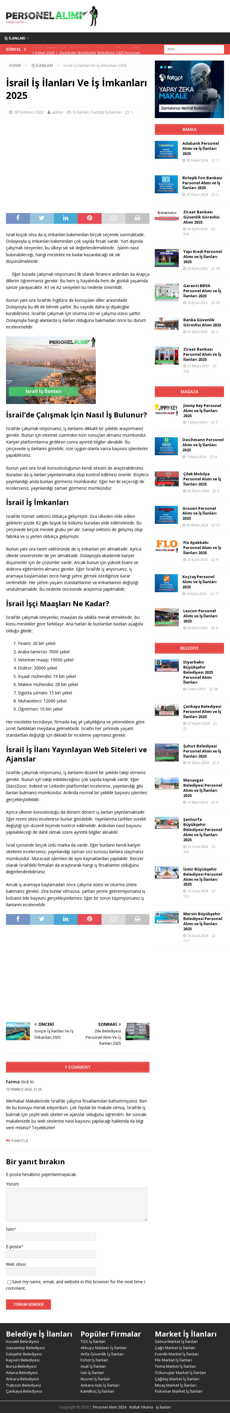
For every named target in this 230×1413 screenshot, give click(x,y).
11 (217, 593)
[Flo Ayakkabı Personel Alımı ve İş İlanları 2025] (167, 546)
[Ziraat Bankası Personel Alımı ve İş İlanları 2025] (167, 356)
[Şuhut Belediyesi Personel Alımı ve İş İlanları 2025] (167, 752)
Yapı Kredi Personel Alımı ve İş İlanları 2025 (202, 256)
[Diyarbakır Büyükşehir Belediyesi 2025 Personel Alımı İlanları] (167, 666)
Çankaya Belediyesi (24, 1391)
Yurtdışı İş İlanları (106, 112)
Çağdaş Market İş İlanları (177, 1379)
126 (186, 371)
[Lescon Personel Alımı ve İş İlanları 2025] (167, 617)
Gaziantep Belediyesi (25, 1347)
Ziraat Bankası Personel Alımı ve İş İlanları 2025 (202, 354)
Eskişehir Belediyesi (24, 1354)
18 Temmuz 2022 (29, 112)
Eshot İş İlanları (94, 1360)
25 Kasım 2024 (198, 723)
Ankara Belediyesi (22, 1379)
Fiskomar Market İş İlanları (178, 1391)
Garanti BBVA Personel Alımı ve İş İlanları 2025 (202, 290)
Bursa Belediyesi (21, 1366)
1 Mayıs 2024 (197, 422)
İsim (10, 1229)
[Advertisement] (77, 165)
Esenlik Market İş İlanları (177, 1354)
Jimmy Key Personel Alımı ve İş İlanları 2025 (202, 410)
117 (186, 941)
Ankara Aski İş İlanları (100, 1385)
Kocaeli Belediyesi (22, 1341)
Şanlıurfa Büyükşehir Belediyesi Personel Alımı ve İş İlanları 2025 (202, 829)
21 (218, 525)
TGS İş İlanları (93, 1341)
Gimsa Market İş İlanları (176, 1341)
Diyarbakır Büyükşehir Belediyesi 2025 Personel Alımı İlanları (198, 672)
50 (216, 689)
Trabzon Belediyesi (23, 1385)
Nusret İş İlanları (95, 1379)
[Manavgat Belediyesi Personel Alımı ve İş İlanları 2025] (167, 784)
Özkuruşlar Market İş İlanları (180, 1372)
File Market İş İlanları (173, 1360)
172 (186, 896)
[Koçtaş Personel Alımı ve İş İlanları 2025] (166, 583)
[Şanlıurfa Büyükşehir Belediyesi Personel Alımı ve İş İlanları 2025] (167, 823)
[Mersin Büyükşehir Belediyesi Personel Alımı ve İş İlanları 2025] (167, 917)
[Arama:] (194, 49)
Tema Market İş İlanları (175, 1366)
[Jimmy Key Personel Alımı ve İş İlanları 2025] (167, 409)
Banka (189, 129)
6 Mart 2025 (196, 689)
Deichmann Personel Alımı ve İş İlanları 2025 (203, 445)
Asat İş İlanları (93, 1366)
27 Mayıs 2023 (198, 366)
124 (186, 851)
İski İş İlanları (92, 1372)
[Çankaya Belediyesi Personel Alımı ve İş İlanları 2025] (167, 710)
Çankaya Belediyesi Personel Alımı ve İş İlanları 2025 (202, 711)
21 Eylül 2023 (197, 331)
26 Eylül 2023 (197, 268)
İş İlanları (14, 38)
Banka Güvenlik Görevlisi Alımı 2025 (202, 322)
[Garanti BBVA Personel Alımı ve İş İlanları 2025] (167, 292)
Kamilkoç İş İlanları (97, 1391)
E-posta (13, 1246)
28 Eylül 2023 (197, 229)
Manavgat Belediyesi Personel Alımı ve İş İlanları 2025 (202, 787)
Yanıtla (19, 1141)
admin (57, 112)
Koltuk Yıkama (141, 1407)
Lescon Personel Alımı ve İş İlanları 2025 (200, 616)
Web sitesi (16, 1264)
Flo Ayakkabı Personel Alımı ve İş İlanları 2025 (202, 547)
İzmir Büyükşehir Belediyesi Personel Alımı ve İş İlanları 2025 (202, 876)
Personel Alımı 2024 (109, 1407)
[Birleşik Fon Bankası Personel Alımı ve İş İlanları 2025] (166, 184)
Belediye (189, 648)
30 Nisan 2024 (197, 160)
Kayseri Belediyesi (23, 1360)
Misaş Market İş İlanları (175, 1385)
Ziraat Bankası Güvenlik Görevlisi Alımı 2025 (201, 217)
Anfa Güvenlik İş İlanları (102, 1354)
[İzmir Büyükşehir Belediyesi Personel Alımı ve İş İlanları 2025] (167, 873)
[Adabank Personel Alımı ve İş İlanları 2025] (166, 150)
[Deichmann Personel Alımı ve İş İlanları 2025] (166, 446)
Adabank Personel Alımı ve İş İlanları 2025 (200, 148)
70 (218, 268)
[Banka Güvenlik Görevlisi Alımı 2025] (167, 323)
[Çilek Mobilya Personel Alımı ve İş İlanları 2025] (167, 478)
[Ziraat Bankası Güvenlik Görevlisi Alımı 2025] (167, 215)
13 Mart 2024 (197, 802)
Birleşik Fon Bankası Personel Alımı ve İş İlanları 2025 (202, 183)
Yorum (12, 1184)
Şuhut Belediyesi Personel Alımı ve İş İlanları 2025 (202, 751)
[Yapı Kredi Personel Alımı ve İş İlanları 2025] (167, 258)
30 (218, 302)
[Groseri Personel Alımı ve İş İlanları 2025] (166, 515)
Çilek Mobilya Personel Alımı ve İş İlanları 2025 (202, 479)
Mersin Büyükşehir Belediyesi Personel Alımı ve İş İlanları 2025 (202, 921)
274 (186, 234)
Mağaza (189, 391)
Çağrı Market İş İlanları (175, 1347)
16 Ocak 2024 (197, 846)
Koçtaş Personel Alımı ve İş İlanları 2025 (199, 581)
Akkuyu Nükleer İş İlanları (104, 1347)
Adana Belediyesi (22, 1372)
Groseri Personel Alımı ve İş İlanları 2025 (199, 513)
